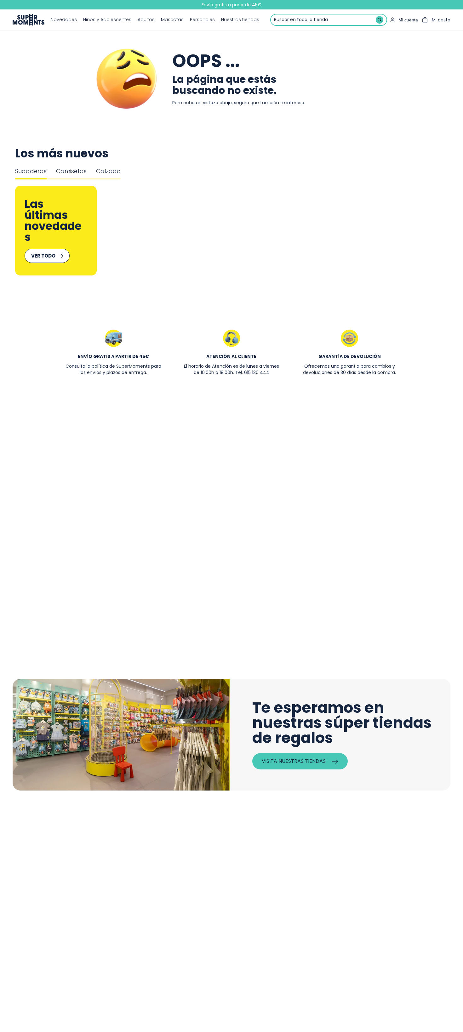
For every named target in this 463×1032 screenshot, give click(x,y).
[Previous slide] (30, 230)
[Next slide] (432, 230)
